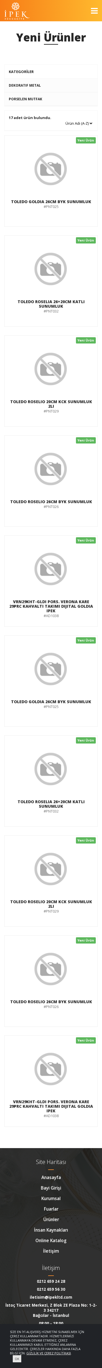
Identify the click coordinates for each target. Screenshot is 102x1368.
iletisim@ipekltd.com (51, 1297)
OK (17, 1359)
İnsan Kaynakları (51, 1230)
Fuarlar (51, 1209)
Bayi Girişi (51, 1188)
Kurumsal (51, 1198)
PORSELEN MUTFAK (25, 99)
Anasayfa (51, 1177)
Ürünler (51, 1219)
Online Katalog (51, 1240)
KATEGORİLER (21, 71)
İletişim (51, 1251)
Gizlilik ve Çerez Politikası (48, 1353)
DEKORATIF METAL (25, 85)
